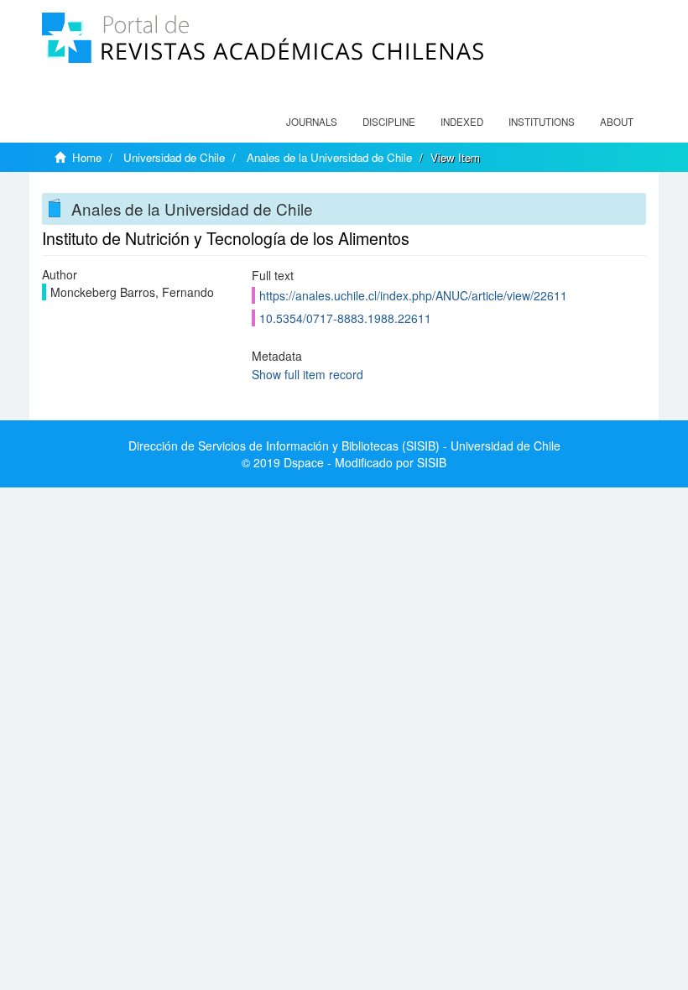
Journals (311, 121)
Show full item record (307, 374)
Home (87, 157)
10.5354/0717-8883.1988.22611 (345, 318)
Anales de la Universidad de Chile (329, 157)
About (616, 121)
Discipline (388, 121)
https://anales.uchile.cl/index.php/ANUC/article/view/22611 (413, 295)
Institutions (541, 121)
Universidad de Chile (174, 157)
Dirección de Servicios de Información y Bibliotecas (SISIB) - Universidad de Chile (344, 445)
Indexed (461, 121)
